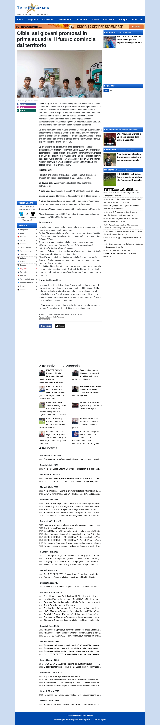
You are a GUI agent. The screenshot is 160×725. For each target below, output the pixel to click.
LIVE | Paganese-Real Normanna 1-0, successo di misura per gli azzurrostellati (79, 679)
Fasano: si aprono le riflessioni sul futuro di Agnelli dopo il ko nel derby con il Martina (81, 525)
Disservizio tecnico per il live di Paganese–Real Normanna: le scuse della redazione (81, 667)
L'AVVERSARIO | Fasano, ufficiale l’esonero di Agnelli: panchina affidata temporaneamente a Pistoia (51, 376)
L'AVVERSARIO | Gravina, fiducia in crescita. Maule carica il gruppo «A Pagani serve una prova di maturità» (53, 392)
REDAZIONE (68, 720)
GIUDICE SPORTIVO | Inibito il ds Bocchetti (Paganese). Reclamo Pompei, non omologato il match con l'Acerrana (94, 481)
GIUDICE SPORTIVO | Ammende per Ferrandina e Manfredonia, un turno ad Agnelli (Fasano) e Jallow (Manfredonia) (96, 574)
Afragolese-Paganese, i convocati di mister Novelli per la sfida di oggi (74, 620)
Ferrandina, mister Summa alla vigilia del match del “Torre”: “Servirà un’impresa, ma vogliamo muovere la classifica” (53, 408)
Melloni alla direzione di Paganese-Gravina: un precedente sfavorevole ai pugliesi (80, 565)
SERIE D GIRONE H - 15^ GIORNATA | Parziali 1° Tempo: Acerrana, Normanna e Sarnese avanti (87, 540)
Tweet (61, 326)
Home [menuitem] (20, 20)
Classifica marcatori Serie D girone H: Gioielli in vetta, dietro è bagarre (75, 596)
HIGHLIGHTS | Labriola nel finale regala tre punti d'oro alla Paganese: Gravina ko (80, 515)
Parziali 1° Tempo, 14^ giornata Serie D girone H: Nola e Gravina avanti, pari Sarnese (82, 614)
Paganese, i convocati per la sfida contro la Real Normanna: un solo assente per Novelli (83, 685)
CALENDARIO (79, 720)
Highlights (109, 170)
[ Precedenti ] (27, 220)
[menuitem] (141, 20)
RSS (104, 720)
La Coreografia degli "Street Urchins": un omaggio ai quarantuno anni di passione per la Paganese (87, 556)
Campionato (110, 150)
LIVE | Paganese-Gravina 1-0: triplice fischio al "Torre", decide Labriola (75, 534)
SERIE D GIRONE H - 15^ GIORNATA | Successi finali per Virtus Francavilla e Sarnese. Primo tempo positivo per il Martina (98, 537)
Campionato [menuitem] (32, 20)
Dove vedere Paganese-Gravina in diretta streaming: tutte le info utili (74, 543)
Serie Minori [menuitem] (108, 20)
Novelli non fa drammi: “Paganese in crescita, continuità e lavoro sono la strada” (79, 587)
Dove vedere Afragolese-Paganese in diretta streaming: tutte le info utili (75, 617)
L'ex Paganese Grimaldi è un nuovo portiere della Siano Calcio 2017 (129, 137)
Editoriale (108, 32)
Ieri (111, 90)
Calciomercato (111, 130)
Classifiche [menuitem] (47, 20)
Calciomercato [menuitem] (64, 20)
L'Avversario (50, 314)
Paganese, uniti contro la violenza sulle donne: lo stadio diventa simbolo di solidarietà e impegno (87, 651)
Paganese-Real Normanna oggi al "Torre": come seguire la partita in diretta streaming (81, 682)
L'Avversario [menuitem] (81, 20)
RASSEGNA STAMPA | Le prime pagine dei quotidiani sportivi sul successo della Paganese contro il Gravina (92, 509)
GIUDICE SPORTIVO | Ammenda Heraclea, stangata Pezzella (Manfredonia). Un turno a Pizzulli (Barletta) (91, 654)
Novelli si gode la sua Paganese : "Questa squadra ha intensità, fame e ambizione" (80, 506)
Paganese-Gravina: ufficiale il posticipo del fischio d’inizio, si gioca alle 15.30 (78, 577)
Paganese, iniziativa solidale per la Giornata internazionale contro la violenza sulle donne (83, 704)
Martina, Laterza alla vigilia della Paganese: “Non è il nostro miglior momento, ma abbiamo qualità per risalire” (52, 437)
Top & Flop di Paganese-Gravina (58, 528)
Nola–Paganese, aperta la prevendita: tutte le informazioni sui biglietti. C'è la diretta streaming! (85, 491)
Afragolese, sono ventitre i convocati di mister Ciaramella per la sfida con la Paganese (82, 633)
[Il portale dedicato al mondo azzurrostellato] (33, 7)
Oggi (106, 90)
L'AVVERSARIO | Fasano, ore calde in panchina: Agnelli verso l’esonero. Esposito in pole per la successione (92, 503)
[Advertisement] (123, 109)
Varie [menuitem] (134, 20)
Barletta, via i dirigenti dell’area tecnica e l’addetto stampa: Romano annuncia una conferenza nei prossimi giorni (85, 437)
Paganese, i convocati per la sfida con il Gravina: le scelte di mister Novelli (77, 546)
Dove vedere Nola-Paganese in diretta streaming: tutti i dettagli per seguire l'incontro (81, 459)
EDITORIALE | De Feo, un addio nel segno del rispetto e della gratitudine (129, 40)
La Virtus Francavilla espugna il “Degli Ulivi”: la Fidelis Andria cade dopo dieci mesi (81, 599)
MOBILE (98, 720)
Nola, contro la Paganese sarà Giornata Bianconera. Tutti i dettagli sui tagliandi (79, 478)
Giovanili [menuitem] (95, 20)
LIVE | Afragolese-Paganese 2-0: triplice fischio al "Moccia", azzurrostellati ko (78, 611)
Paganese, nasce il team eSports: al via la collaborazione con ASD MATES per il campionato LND (87, 648)
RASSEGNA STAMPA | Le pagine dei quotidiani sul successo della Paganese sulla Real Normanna (88, 664)
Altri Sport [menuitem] (123, 20)
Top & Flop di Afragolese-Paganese (60, 605)
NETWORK (58, 720)
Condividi (47, 326)
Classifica (22, 225)
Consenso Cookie (74, 715)
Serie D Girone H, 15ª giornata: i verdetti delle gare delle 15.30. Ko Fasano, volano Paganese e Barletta (90, 531)
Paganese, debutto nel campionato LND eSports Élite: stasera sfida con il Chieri (79, 645)
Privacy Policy (87, 715)
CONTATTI (90, 720)
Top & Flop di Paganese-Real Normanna (62, 676)
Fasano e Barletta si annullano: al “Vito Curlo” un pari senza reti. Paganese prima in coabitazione (87, 602)
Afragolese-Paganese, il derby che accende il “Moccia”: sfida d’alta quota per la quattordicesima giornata (90, 630)
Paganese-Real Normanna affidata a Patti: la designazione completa (74, 695)
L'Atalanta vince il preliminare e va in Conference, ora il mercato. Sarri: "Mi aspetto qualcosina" (120, 253)
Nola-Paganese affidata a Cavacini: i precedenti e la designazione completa (77, 469)
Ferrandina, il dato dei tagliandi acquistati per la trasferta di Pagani (91, 405)
